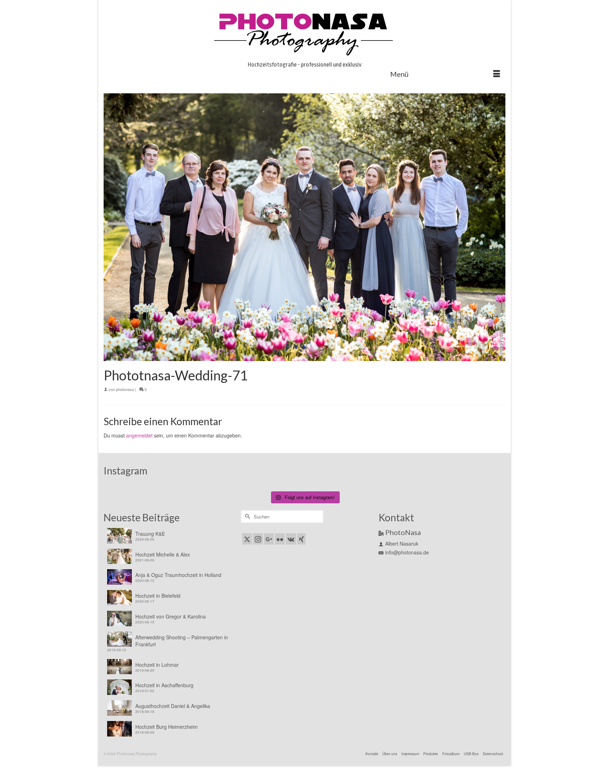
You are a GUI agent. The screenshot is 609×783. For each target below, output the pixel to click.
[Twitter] (247, 539)
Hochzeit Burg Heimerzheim (166, 726)
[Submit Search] (246, 516)
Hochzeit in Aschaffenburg (164, 685)
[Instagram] (258, 539)
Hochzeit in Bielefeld (157, 595)
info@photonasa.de (407, 552)
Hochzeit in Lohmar (157, 664)
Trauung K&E (150, 533)
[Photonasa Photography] (304, 32)
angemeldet (139, 435)
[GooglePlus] (269, 539)
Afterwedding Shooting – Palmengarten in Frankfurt (181, 641)
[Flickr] (280, 539)
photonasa (125, 389)
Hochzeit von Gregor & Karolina (170, 616)
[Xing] (301, 539)
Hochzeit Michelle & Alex (162, 554)
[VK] (291, 539)
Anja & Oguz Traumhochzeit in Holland (178, 574)
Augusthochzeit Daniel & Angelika (172, 705)
